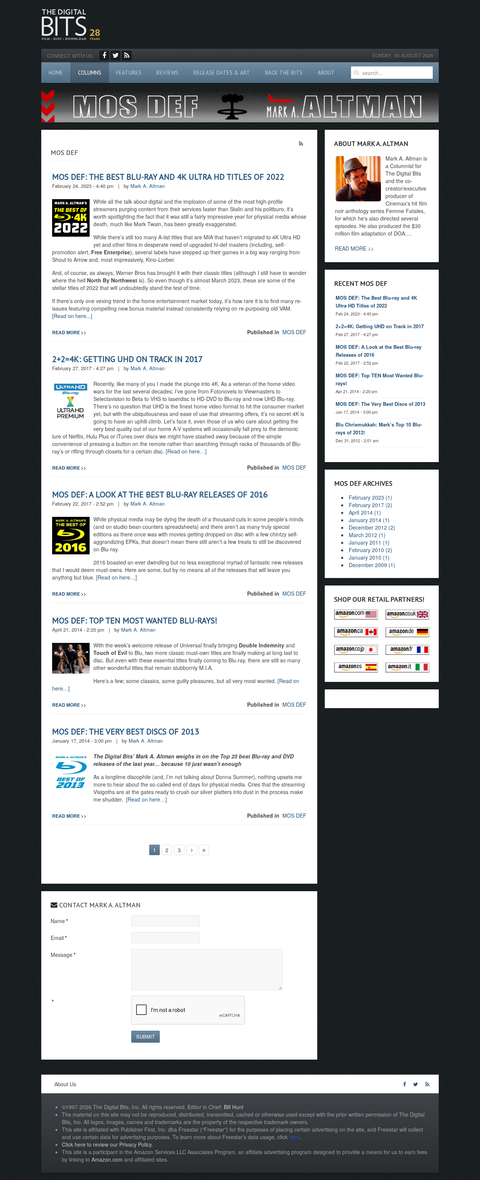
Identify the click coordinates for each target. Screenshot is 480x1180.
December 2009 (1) (372, 565)
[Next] (191, 850)
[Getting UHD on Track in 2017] (71, 400)
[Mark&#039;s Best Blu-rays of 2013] (71, 771)
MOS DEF (294, 332)
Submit (145, 1036)
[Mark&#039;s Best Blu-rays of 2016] (71, 534)
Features (128, 72)
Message (63, 954)
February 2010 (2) (370, 550)
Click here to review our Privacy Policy (107, 1144)
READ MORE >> (354, 248)
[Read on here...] (72, 316)
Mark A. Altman (147, 185)
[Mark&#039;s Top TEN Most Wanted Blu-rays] (71, 657)
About (326, 72)
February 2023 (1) (370, 497)
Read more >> (69, 332)
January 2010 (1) (369, 557)
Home (56, 72)
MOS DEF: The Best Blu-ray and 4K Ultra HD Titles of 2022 (168, 176)
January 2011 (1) (369, 542)
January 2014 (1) (369, 520)
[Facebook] (104, 55)
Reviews (167, 72)
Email (59, 937)
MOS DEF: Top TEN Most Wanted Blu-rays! (135, 620)
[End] (204, 850)
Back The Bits (284, 72)
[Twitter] (115, 55)
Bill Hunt (233, 1107)
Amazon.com (107, 1159)
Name (59, 921)
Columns (89, 72)
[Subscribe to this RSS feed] (302, 144)
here (294, 1137)
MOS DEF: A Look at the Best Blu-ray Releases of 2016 (160, 494)
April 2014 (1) (365, 512)
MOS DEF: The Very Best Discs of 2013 (125, 731)
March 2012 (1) (367, 535)
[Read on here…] (186, 451)
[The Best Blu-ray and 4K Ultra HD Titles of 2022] (71, 217)
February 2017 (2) (370, 505)
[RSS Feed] (127, 55)
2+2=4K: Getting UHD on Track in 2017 (127, 359)
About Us (65, 1084)
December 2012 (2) (372, 527)
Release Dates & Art (222, 72)
